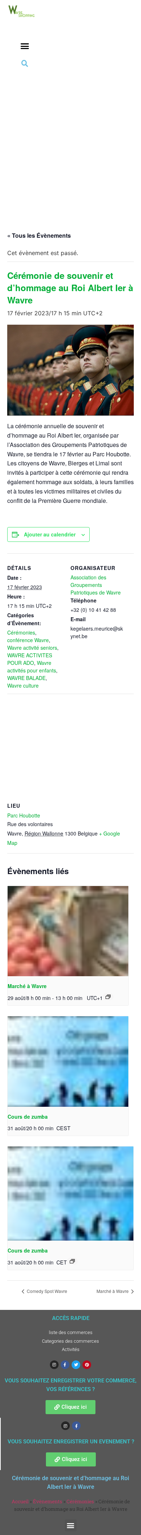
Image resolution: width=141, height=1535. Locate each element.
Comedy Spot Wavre (46, 1291)
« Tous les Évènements (39, 235)
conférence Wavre (28, 640)
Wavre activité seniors (32, 647)
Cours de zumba (28, 1116)
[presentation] (68, 931)
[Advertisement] (70, 143)
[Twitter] (76, 1364)
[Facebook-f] (65, 1364)
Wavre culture (23, 685)
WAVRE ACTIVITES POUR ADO (29, 659)
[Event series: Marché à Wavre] (108, 997)
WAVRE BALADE (26, 677)
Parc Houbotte (23, 815)
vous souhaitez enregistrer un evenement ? (71, 1441)
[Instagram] (54, 1364)
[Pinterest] (86, 1364)
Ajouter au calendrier (50, 534)
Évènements (47, 1501)
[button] (25, 46)
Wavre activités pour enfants (31, 666)
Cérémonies (21, 632)
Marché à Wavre (27, 986)
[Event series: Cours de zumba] (72, 1261)
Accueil (20, 1501)
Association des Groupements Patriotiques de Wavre (95, 585)
